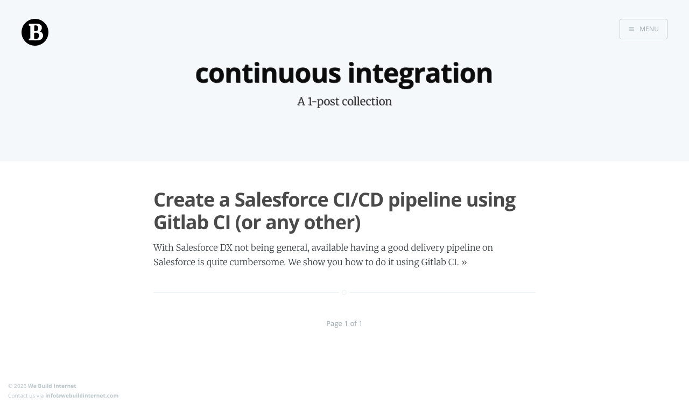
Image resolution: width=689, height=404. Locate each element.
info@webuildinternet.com (81, 395)
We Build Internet (52, 385)
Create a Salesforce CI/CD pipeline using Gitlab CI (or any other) (334, 210)
